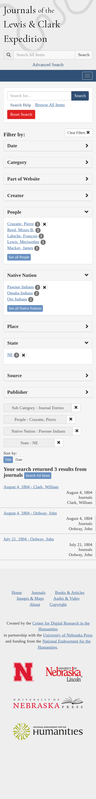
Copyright (58, 604)
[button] (76, 408)
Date (18, 460)
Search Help (20, 105)
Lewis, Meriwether (23, 241)
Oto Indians (17, 299)
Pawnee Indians (20, 287)
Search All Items (38, 475)
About (35, 604)
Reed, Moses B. (20, 230)
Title (8, 460)
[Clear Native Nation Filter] (44, 287)
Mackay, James (20, 248)
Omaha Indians (20, 293)
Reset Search (21, 114)
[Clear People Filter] (44, 224)
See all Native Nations (25, 308)
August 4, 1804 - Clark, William (30, 486)
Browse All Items (50, 104)
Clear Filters (76, 133)
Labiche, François (22, 236)
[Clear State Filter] (23, 355)
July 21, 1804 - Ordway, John (28, 539)
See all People (19, 257)
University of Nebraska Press (68, 635)
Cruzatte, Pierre (20, 223)
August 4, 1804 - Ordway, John (30, 513)
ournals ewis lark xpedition (31, 24)
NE (10, 354)
